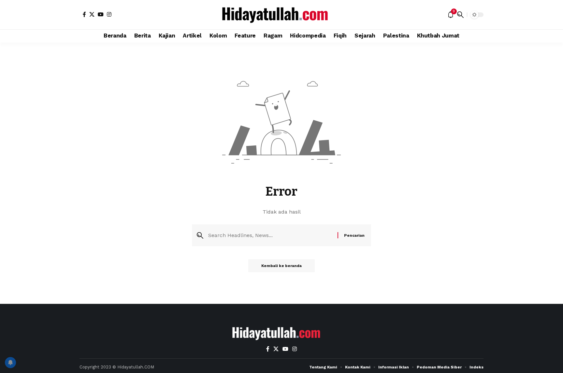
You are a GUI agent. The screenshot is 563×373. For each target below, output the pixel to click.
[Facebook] (84, 14)
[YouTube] (100, 14)
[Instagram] (109, 14)
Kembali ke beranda (281, 265)
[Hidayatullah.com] (281, 14)
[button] (460, 14)
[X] (92, 14)
